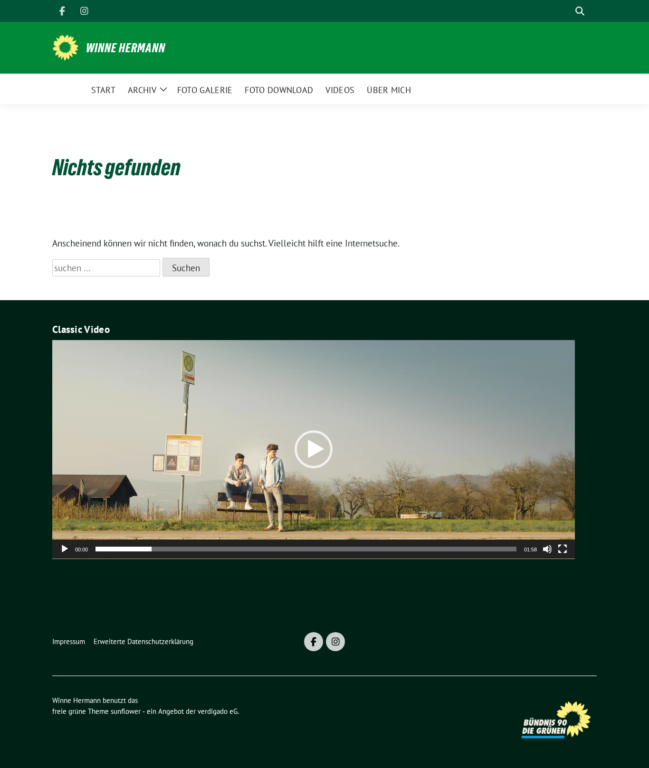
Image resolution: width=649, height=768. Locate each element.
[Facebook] (62, 10)
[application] (313, 449)
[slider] (305, 549)
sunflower (126, 711)
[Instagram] (84, 10)
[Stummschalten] (547, 549)
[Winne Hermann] (65, 46)
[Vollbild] (562, 549)
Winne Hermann (125, 48)
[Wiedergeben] (64, 549)
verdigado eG (218, 711)
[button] (314, 449)
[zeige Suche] (580, 11)
